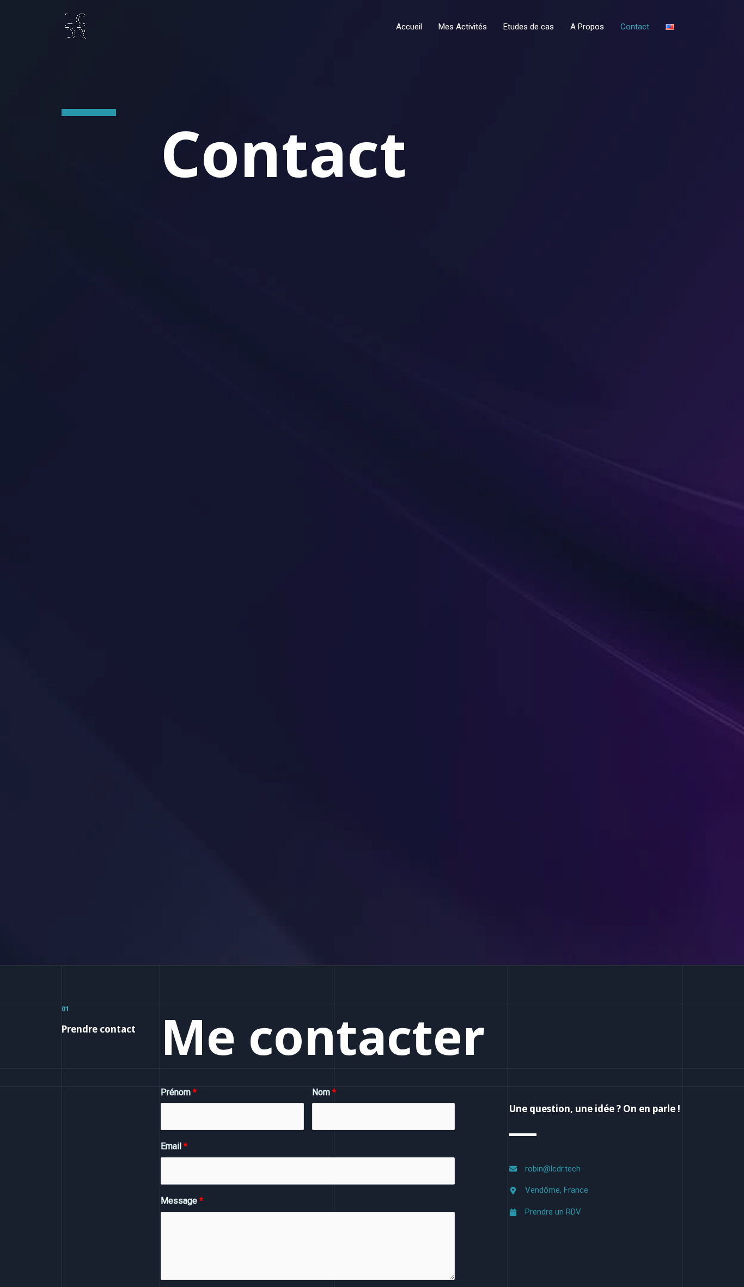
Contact (634, 27)
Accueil (409, 27)
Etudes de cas (528, 27)
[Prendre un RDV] (545, 1212)
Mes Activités (462, 27)
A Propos (587, 27)
